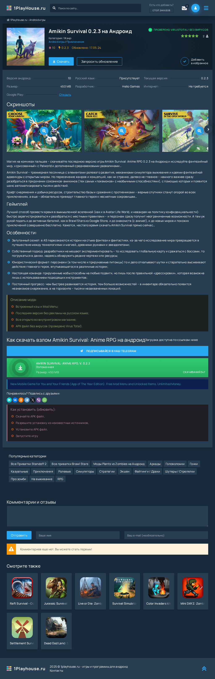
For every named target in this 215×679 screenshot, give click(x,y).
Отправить (19, 535)
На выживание (41, 479)
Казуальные (19, 471)
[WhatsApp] (44, 399)
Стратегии (107, 471)
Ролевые (64, 471)
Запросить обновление (99, 61)
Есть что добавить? (161, 7)
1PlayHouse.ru (30, 8)
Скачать (63, 61)
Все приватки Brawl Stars (70, 464)
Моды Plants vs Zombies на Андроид (118, 464)
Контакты (56, 670)
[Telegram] (26, 399)
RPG (60, 479)
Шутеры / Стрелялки (180, 471)
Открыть (65, 95)
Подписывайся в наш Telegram (111, 351)
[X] (32, 399)
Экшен (124, 471)
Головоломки (175, 464)
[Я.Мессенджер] (9, 399)
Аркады (155, 464)
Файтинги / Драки (147, 471)
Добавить (199, 61)
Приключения (75, 42)
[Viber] (38, 399)
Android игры (37, 20)
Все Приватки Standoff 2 (28, 464)
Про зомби (18, 479)
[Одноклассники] (21, 399)
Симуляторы (85, 471)
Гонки (194, 464)
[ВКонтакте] (15, 399)
